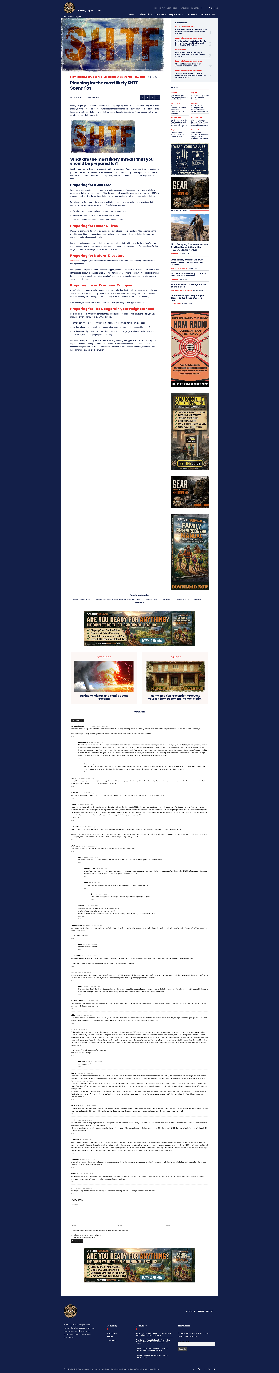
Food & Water (196, 117)
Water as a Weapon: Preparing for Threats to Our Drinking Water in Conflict (187, 298)
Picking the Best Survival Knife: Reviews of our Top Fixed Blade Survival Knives (200, 135)
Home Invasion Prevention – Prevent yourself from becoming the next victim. (175, 697)
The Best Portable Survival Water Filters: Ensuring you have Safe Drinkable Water (199, 123)
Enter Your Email (183, 1341)
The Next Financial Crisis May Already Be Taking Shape (188, 65)
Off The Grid (78, 97)
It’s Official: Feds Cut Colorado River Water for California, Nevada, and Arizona (191, 31)
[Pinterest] (152, 97)
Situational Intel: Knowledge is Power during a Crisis (189, 285)
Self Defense (180, 49)
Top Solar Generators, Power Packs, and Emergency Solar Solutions (178, 109)
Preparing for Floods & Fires (94, 226)
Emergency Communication (181, 290)
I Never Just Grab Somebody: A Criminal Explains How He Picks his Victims (190, 54)
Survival (174, 92)
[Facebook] (209, 8)
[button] (201, 8)
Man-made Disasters (179, 268)
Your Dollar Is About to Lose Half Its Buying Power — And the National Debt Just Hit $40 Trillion (190, 43)
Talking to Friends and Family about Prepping (103, 697)
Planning (140, 77)
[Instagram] (212, 8)
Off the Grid (175, 103)
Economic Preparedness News (188, 38)
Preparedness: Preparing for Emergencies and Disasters (101, 77)
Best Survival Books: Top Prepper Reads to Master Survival (179, 97)
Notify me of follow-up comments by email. (87, 1235)
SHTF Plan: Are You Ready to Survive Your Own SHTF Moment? (188, 274)
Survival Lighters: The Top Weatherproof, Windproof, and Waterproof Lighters (179, 123)
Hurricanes (74, 261)
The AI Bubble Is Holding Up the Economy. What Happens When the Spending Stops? (190, 75)
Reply (72, 736)
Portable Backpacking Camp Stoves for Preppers (200, 97)
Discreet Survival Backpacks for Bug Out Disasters (178, 134)
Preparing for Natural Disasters (97, 255)
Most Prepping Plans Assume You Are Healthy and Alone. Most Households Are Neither (189, 247)
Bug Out (194, 92)
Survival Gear (176, 117)
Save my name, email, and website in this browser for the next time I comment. (101, 1230)
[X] (214, 8)
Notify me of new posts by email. (84, 1237)
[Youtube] (217, 8)
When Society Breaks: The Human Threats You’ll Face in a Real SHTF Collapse (187, 262)
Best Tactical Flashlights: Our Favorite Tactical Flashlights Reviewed (199, 108)
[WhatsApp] (157, 97)
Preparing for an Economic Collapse (101, 285)
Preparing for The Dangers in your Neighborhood (112, 308)
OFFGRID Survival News (185, 27)
